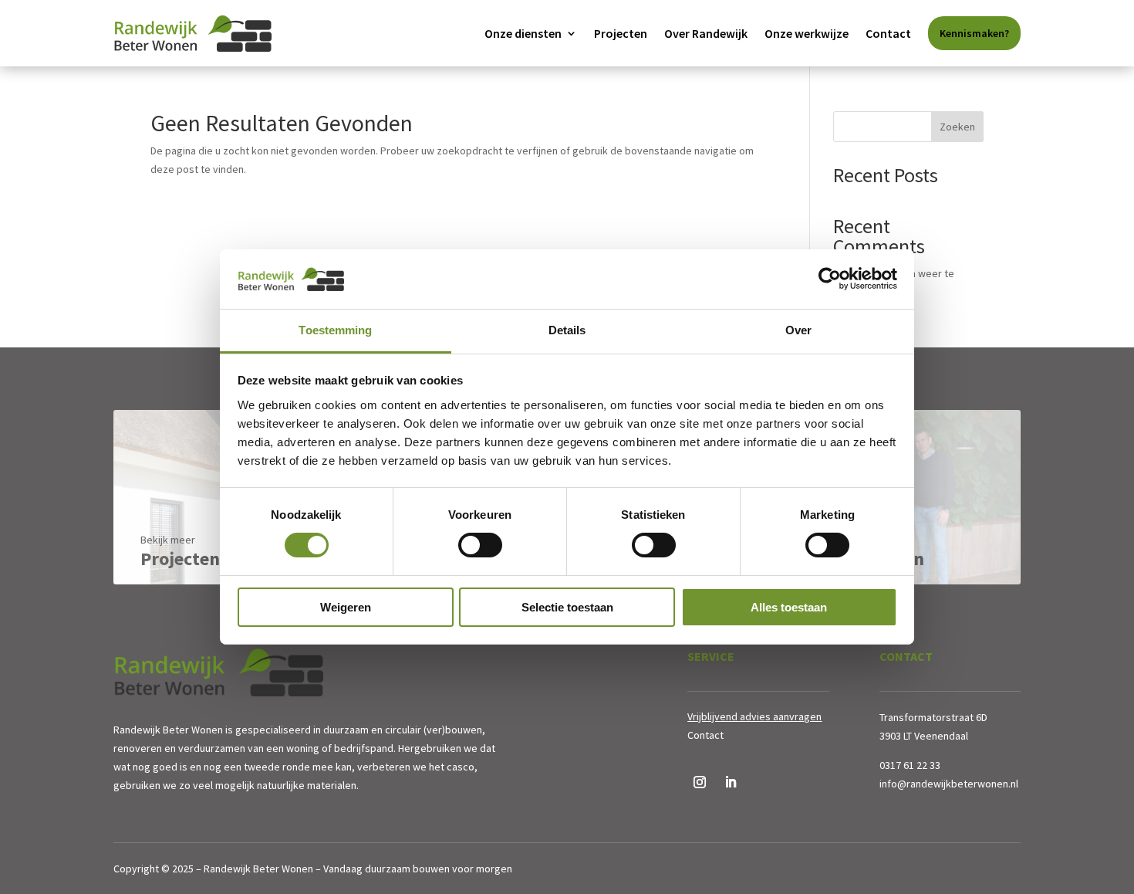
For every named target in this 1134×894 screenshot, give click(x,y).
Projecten (620, 33)
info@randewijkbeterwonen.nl (948, 784)
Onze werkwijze (806, 33)
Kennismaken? (974, 33)
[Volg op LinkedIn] (730, 782)
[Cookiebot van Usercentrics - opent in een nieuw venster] (829, 278)
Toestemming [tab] (335, 330)
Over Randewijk (706, 33)
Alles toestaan (789, 607)
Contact (888, 33)
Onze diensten (523, 33)
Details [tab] (567, 330)
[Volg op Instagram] (699, 782)
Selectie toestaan (567, 607)
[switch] (480, 545)
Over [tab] (798, 330)
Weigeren (345, 607)
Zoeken (957, 127)
